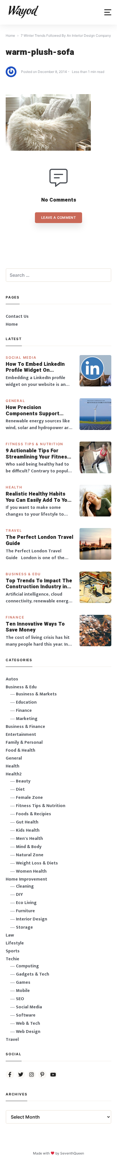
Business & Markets (36, 694)
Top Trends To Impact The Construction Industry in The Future (39, 584)
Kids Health (27, 830)
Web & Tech (28, 1023)
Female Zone (29, 797)
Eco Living (26, 903)
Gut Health (27, 822)
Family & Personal (24, 742)
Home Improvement (26, 879)
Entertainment (21, 734)
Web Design (28, 1031)
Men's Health (29, 838)
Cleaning (25, 886)
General (15, 401)
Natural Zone (29, 855)
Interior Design (31, 919)
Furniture (25, 911)
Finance (15, 617)
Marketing (26, 719)
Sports (13, 951)
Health (14, 487)
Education (26, 702)
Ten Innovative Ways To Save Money (35, 627)
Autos (12, 679)
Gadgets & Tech (32, 974)
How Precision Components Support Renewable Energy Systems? (32, 411)
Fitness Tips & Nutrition (34, 444)
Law (10, 935)
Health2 (14, 774)
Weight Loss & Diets (37, 863)
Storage (24, 927)
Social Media (21, 357)
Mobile (23, 990)
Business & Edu (23, 574)
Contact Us (17, 316)
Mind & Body (28, 847)
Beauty (23, 781)
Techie (12, 959)
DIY (19, 894)
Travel (14, 530)
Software (25, 1015)
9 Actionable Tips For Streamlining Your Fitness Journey (38, 454)
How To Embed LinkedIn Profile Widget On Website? (35, 367)
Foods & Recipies (33, 814)
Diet (20, 789)
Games (23, 982)
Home (12, 324)
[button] (107, 12)
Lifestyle (15, 943)
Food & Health (20, 750)
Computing (27, 966)
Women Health (31, 871)
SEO (20, 999)
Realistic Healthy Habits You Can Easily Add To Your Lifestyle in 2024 (39, 497)
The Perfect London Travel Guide (39, 540)
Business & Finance (25, 726)
